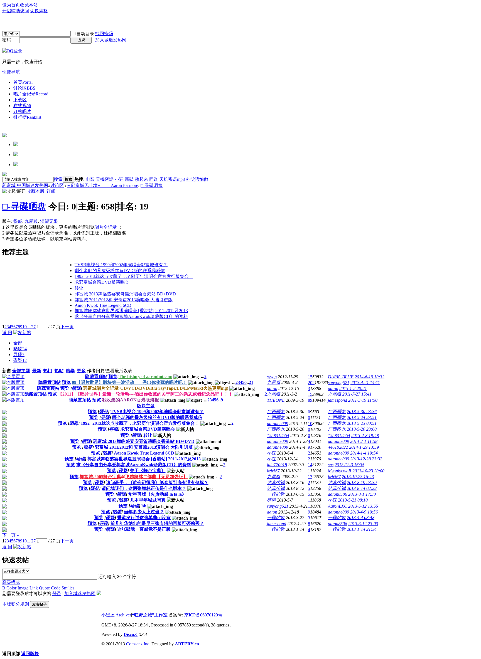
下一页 (67, 326)
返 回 (7, 332)
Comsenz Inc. (138, 643)
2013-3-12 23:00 (363, 523)
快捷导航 (11, 72)
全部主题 (21, 370)
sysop (272, 376)
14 (310, 464)
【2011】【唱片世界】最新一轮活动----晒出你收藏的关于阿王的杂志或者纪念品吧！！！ (145, 394)
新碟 (129, 179)
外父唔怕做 (197, 179)
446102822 (338, 447)
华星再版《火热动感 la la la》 (157, 494)
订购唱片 (22, 111)
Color (11, 588)
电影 (90, 179)
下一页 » (10, 535)
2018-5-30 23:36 (362, 411)
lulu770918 (277, 464)
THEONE (276, 400)
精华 (70, 370)
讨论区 (24, 88)
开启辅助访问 (15, 10)
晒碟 (20, 348)
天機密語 (105, 179)
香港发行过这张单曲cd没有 (144, 517)
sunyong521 (338, 382)
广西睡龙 (276, 411)
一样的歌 (276, 494)
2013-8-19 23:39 (362, 482)
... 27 (31, 326)
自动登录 (85, 33)
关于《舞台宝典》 (148, 470)
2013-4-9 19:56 (364, 512)
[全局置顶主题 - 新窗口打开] (13, 376)
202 (311, 382)
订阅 (50, 191)
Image (23, 588)
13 (310, 476)
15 (310, 376)
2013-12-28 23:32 (366, 458)
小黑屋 (108, 615)
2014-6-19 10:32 (369, 376)
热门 (47, 370)
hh (143, 505)
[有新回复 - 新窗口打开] (4, 412)
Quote (44, 588)
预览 (113, 376)
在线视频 (22, 105)
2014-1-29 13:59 (364, 447)
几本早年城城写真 (148, 500)
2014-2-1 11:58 (363, 441)
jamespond (337, 400)
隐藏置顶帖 (96, 376)
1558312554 (278, 435)
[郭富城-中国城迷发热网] (240, 22)
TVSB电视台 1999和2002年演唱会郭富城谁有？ (121, 264)
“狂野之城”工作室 (150, 615)
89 (310, 400)
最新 (36, 370)
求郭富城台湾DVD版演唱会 (102, 282)
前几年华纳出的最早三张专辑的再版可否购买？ (157, 523)
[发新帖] (22, 332)
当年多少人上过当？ (144, 511)
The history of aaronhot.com (145, 376)
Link (34, 588)
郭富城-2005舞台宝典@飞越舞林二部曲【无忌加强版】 (134, 476)
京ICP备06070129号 (203, 615)
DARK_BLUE (341, 376)
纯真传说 (276, 482)
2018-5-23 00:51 (362, 423)
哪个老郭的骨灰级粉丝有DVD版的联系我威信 (120, 270)
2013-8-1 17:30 (362, 494)
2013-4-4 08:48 (360, 517)
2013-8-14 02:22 (362, 488)
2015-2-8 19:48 (365, 435)
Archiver (123, 615)
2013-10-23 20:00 (368, 470)
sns (330, 464)
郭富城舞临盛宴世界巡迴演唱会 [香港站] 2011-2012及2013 (131, 310)
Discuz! (131, 634)
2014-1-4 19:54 (364, 453)
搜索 (58, 179)
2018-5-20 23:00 (362, 429)
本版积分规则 (15, 604)
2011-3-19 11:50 (362, 400)
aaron (272, 388)
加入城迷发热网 (110, 40)
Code (55, 588)
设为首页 (11, 5)
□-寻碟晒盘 (152, 185)
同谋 (153, 179)
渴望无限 (49, 221)
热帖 (59, 370)
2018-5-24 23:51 (362, 417)
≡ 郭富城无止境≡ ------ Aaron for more (102, 185)
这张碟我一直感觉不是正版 (144, 529)
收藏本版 (36, 191)
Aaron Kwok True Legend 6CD (103, 305)
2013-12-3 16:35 (349, 464)
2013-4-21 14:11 (365, 382)
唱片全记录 (30, 94)
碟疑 (20, 360)
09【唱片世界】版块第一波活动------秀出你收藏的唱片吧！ (129, 382)
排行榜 (27, 117)
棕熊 (271, 500)
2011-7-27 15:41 (357, 394)
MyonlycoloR (339, 470)
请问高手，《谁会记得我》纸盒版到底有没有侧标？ (157, 482)
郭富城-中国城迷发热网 (25, 185)
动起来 (141, 179)
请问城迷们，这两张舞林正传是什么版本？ (144, 488)
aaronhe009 (277, 423)
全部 (17, 342)
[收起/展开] (14, 191)
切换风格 (39, 10)
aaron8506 (337, 494)
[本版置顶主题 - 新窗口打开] (13, 382)
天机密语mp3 (172, 179)
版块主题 (146, 405)
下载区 (20, 99)
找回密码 (104, 33)
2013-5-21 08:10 (353, 500)
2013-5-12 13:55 (363, 506)
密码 (6, 40)
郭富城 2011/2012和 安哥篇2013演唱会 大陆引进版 (124, 299)
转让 (79, 288)
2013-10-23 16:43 (358, 476)
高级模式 (11, 582)
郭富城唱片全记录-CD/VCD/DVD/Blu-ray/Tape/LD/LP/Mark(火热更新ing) (155, 388)
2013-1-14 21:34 (362, 529)
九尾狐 (31, 221)
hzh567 (273, 470)
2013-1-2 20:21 (353, 388)
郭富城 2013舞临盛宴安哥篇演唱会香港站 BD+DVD (125, 294)
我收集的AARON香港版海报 (130, 400)
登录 (56, 593)
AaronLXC (337, 506)
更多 (81, 370)
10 (24, 326)
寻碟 (18, 354)
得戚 (17, 221)
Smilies (68, 588)
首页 (23, 82)
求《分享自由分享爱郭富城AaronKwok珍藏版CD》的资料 (131, 316)
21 (251, 382)
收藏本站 (29, 5)
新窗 (6, 370)
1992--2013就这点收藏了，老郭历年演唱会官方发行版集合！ (134, 276)
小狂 (119, 179)
